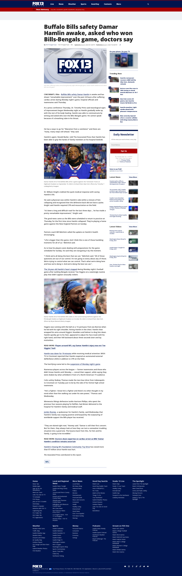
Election (75, 493)
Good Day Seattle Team (100, 486)
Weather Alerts (37, 535)
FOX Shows (36, 499)
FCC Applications (38, 517)
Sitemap (75, 518)
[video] (133, 232)
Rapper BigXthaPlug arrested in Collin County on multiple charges (118, 208)
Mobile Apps (36, 486)
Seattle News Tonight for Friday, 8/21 (117, 248)
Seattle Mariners (58, 531)
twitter (144, 566)
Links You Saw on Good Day (100, 507)
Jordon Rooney (50, 412)
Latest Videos (115, 226)
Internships (36, 504)
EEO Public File (37, 515)
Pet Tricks (96, 491)
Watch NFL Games (118, 528)
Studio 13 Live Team (119, 486)
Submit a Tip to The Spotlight (138, 498)
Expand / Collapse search (148, 4)
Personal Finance (78, 528)
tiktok (136, 566)
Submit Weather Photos (100, 500)
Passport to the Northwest (121, 495)
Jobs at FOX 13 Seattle (39, 501)
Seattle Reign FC (58, 540)
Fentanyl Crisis (136, 495)
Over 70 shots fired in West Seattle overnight (117, 265)
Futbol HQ (56, 554)
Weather (36, 526)
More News (77, 481)
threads (140, 566)
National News (77, 488)
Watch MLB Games (118, 535)
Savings (75, 538)
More (118, 4)
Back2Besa (96, 511)
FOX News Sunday (78, 516)
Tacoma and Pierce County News (61, 493)
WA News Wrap (77, 486)
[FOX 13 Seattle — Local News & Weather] (39, 4)
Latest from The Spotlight (140, 484)
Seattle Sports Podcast (100, 532)
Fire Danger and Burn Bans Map (41, 545)
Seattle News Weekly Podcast (99, 529)
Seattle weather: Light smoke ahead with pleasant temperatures (128, 109)
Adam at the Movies (99, 493)
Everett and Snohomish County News (60, 497)
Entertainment (77, 495)
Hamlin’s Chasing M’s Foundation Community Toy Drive (67, 447)
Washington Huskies (59, 542)
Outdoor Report (97, 504)
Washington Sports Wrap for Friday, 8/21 (118, 256)
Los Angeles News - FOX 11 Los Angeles (60, 515)
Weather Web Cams (39, 528)
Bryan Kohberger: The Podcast (99, 539)
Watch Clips (116, 484)
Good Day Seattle (100, 481)
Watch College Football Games (120, 531)
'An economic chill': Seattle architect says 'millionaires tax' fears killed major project (118, 191)
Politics (75, 491)
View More (133, 177)
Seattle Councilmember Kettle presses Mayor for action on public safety (117, 199)
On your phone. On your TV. (120, 51)
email (147, 566)
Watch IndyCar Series (119, 539)
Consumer (76, 502)
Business (75, 533)
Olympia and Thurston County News (59, 501)
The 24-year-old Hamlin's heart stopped (60, 269)
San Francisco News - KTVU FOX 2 (59, 511)
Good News (76, 511)
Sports (55, 526)
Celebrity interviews (118, 497)
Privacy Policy (125, 160)
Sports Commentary (59, 549)
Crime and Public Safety (139, 491)
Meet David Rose (137, 488)
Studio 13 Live (118, 481)
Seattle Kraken (57, 538)
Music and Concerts (79, 500)
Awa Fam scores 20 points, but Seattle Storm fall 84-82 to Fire (128, 101)
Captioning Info (37, 511)
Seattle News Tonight (59, 486)
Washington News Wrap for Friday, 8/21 (118, 239)
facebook (132, 566)
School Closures (97, 502)
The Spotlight (138, 481)
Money (75, 526)
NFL (72, 45)
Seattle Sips (116, 493)
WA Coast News (58, 508)
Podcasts (96, 526)
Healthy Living (77, 507)
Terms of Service (125, 162)
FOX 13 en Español (78, 513)
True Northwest (97, 497)
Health (74, 504)
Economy (75, 535)
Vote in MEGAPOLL (98, 488)
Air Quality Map (37, 540)
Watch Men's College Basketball (119, 542)
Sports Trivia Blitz (58, 551)
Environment (76, 509)
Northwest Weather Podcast (99, 535)
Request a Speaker (38, 506)
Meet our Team (37, 492)
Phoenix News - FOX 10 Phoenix (60, 519)
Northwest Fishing (58, 556)
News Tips (36, 484)
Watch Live (96, 484)
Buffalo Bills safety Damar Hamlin (75, 94)
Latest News (115, 177)
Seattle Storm (57, 535)
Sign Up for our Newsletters (37, 489)
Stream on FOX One (121, 526)
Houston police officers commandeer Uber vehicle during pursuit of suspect (118, 182)
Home (35, 481)
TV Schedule (36, 497)
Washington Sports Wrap (60, 547)
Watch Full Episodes (138, 486)
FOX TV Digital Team (63, 45)
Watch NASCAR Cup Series (121, 537)
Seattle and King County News (60, 489)
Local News (76, 484)
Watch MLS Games (118, 552)
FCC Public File (37, 513)
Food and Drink (77, 497)
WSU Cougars (57, 544)
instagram (128, 566)
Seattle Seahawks (58, 528)
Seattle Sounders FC (59, 533)
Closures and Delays (39, 538)
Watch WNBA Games (119, 550)
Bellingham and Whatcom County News (60, 505)
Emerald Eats (117, 491)
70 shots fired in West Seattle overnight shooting (118, 215)
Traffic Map (36, 531)
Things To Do (97, 495)
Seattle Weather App (39, 533)
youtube (125, 566)
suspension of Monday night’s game (85, 364)
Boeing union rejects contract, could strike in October (117, 232)
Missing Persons (137, 493)
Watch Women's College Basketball (120, 546)
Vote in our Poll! (116, 169)
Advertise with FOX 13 (39, 508)
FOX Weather (37, 551)
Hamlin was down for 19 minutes (57, 353)
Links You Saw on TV (39, 495)
